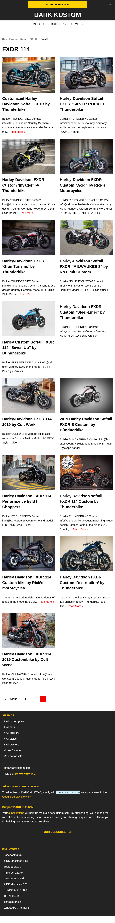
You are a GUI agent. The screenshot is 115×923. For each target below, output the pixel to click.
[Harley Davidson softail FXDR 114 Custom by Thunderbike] (86, 472)
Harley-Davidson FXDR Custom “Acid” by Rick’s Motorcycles (82, 185)
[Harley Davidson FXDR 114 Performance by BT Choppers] (28, 472)
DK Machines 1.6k (17, 860)
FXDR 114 (33, 39)
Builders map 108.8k (16, 890)
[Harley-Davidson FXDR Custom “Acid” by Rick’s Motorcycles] (86, 156)
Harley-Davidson (10, 39)
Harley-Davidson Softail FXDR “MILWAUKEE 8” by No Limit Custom (84, 266)
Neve (42, 919)
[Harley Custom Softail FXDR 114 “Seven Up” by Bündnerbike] (28, 318)
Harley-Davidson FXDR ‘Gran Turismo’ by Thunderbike (23, 266)
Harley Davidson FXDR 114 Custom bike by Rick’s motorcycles (26, 582)
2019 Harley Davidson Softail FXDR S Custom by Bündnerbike (86, 424)
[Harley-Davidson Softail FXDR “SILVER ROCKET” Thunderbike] (86, 75)
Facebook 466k (13, 855)
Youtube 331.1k (13, 866)
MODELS (39, 24)
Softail (23, 39)
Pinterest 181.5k (13, 872)
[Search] (110, 4)
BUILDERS (58, 24)
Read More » (17, 131)
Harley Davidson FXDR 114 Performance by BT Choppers (26, 501)
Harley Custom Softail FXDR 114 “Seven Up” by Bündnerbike (28, 347)
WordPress (69, 919)
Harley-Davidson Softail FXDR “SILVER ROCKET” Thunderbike (83, 104)
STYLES (77, 24)
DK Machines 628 (16, 884)
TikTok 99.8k (11, 895)
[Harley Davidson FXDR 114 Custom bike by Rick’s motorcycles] (28, 553)
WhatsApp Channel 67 (17, 907)
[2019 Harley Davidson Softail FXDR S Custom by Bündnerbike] (86, 395)
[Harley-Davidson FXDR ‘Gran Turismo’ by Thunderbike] (28, 237)
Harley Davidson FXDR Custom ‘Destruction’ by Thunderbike (82, 582)
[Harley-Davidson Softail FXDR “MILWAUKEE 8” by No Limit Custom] (86, 237)
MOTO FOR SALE (57, 4)
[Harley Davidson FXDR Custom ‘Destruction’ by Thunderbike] (86, 553)
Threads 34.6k (12, 901)
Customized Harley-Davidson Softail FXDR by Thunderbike (26, 104)
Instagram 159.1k (14, 878)
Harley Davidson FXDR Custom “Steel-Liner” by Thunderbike (82, 312)
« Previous (10, 699)
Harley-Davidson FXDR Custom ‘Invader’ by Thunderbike (23, 185)
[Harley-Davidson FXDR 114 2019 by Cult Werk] (28, 395)
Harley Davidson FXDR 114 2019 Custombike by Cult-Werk (26, 659)
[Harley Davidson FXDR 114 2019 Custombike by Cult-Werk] (28, 630)
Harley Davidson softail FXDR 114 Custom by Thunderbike (81, 501)
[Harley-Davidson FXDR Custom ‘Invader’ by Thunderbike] (28, 156)
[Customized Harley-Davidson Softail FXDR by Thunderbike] (28, 75)
